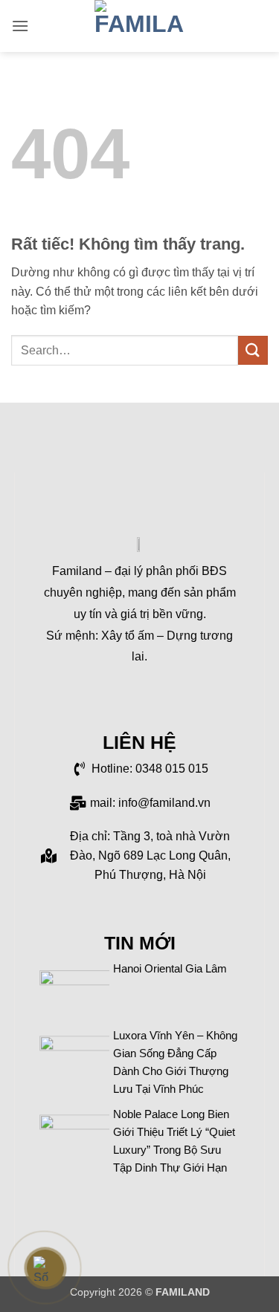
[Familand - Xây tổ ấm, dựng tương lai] (139, 26)
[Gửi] (253, 350)
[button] (20, 25)
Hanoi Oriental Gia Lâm (170, 968)
